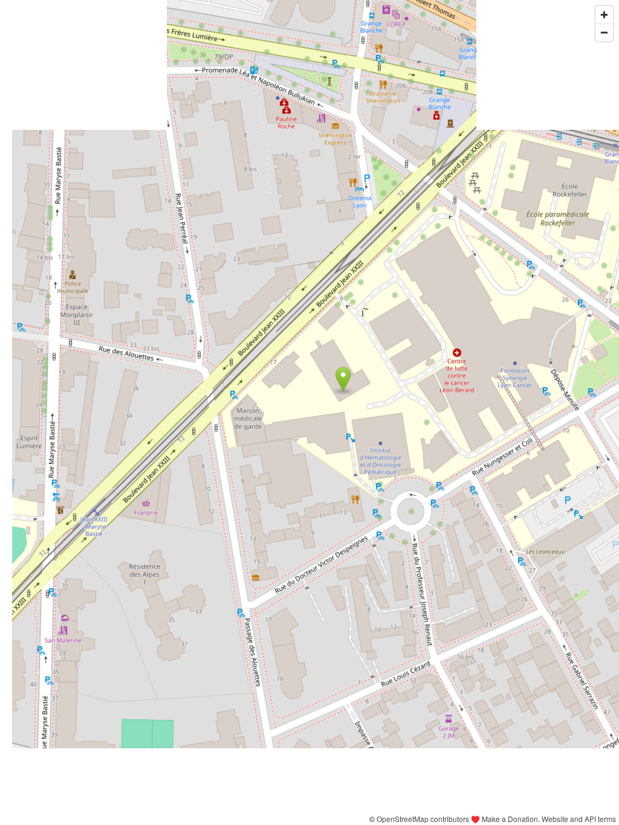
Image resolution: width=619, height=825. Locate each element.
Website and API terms (579, 819)
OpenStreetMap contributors (423, 819)
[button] (343, 379)
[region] (309, 412)
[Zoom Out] (604, 32)
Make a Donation (510, 819)
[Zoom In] (604, 15)
